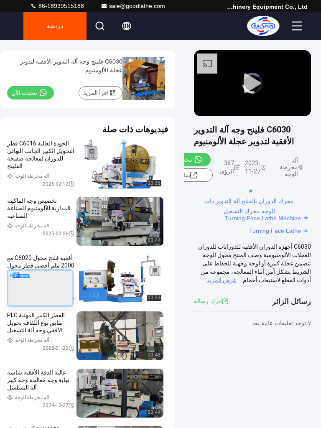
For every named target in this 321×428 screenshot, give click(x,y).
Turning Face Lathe (275, 230)
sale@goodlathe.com (137, 6)
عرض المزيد (222, 280)
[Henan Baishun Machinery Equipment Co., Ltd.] (263, 26)
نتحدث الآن (179, 159)
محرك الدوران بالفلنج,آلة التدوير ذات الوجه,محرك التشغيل (249, 202)
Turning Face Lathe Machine (263, 218)
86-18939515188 (60, 6)
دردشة (55, 26)
